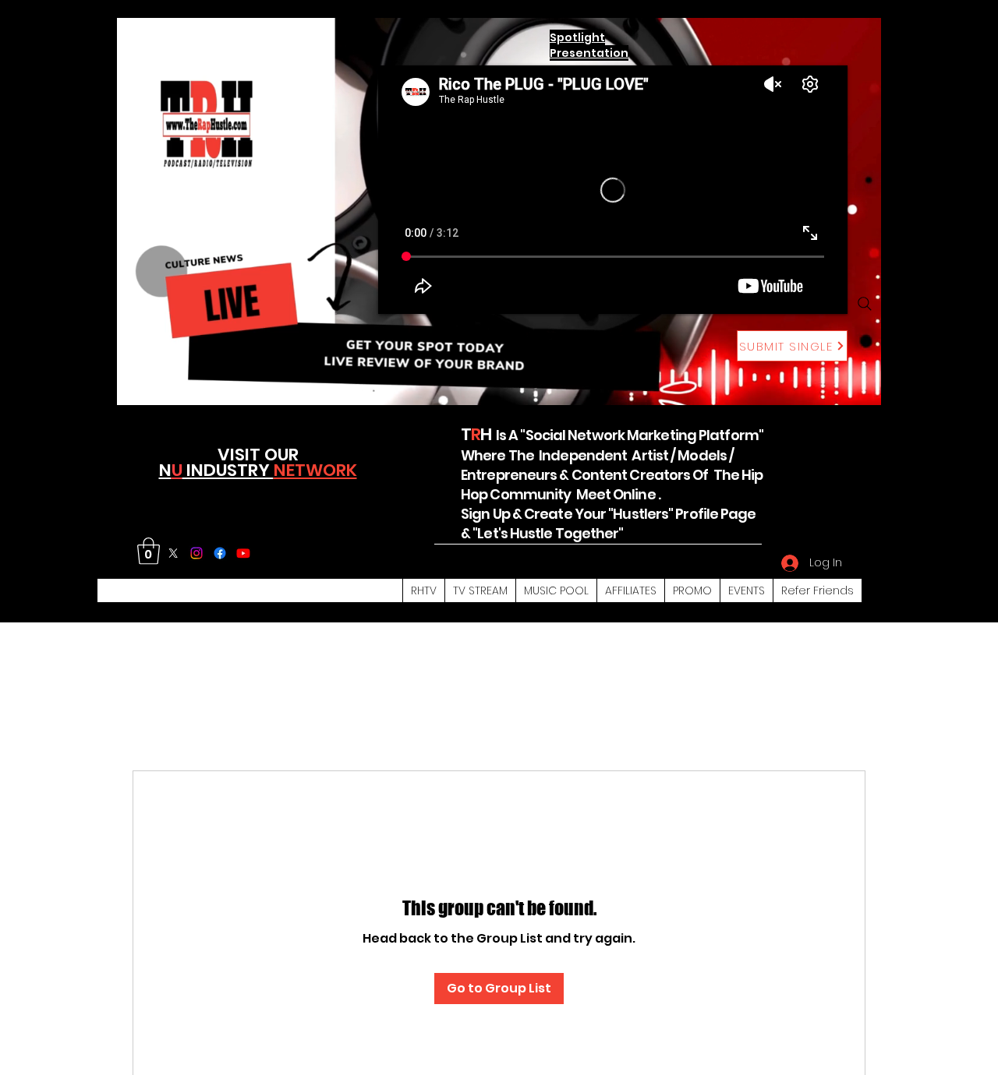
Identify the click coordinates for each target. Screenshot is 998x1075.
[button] (148, 551)
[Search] (864, 303)
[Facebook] (220, 553)
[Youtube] (243, 553)
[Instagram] (196, 553)
